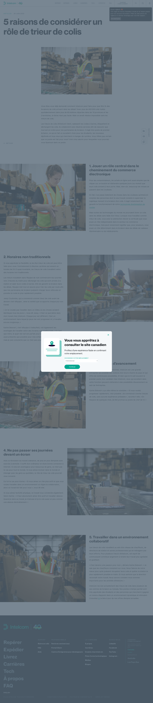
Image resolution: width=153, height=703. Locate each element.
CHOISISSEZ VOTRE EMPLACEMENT (76, 358)
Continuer (72, 367)
